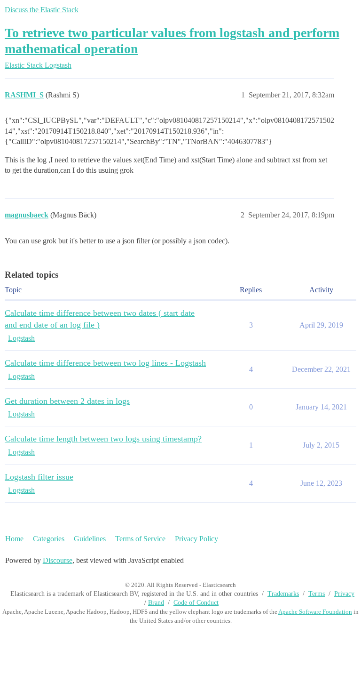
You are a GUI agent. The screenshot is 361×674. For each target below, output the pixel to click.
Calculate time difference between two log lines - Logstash (105, 363)
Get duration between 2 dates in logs (67, 401)
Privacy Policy (196, 539)
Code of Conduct (196, 602)
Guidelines (90, 539)
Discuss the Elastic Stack (41, 10)
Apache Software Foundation (315, 611)
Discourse (57, 560)
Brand (156, 602)
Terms (316, 593)
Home (14, 539)
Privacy (344, 593)
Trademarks (283, 593)
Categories (48, 539)
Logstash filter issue (39, 476)
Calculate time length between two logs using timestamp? (103, 438)
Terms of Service (140, 539)
